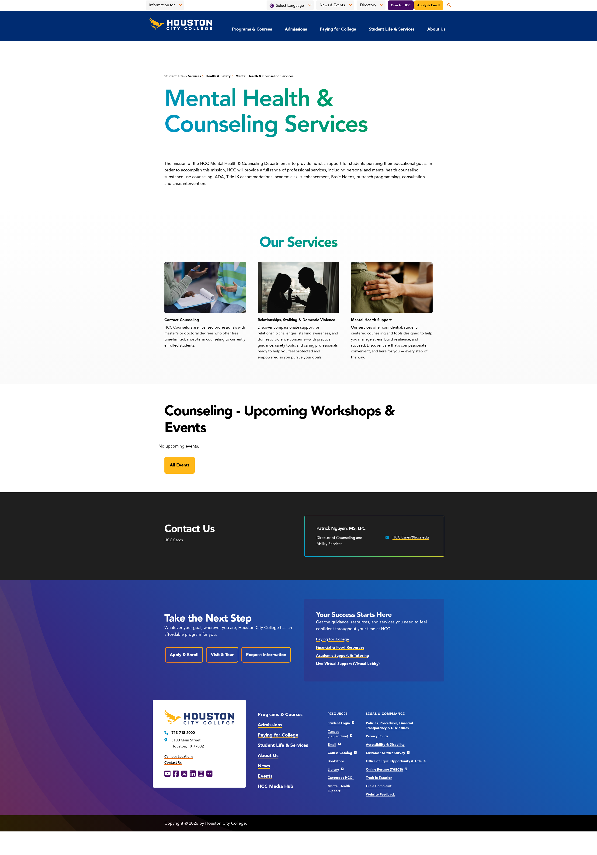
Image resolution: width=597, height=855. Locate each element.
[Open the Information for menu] (180, 5)
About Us (436, 29)
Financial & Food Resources (340, 647)
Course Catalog (340, 753)
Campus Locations (178, 756)
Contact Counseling (181, 320)
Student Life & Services (391, 29)
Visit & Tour (222, 654)
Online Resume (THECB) (384, 770)
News (264, 766)
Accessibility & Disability (385, 745)
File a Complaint (379, 786)
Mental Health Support (371, 320)
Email (332, 745)
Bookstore (336, 761)
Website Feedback (380, 794)
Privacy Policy (377, 736)
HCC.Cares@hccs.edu (410, 537)
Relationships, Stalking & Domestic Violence (296, 320)
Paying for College (338, 29)
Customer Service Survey (385, 753)
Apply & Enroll (428, 5)
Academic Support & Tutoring (342, 655)
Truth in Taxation (379, 778)
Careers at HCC (341, 778)
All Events (179, 465)
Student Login (339, 723)
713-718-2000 (183, 732)
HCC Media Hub (275, 786)
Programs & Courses (252, 29)
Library (333, 770)
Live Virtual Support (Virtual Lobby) (348, 663)
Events (265, 776)
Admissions (296, 29)
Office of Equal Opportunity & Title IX (396, 761)
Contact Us (173, 763)
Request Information (266, 654)
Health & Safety (218, 76)
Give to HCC (401, 5)
